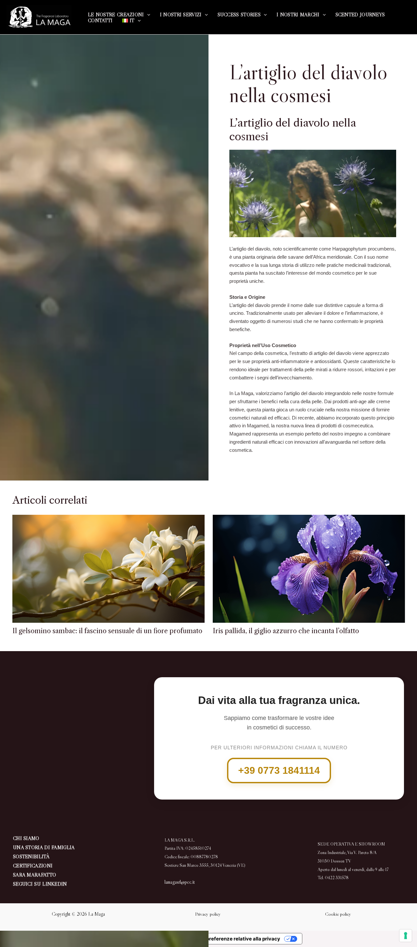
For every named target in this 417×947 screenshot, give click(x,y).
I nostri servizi (181, 15)
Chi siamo (26, 838)
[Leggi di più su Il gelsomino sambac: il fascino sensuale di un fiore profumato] (108, 568)
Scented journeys (360, 15)
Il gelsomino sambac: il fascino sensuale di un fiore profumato (107, 631)
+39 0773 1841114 (279, 770)
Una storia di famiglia (44, 847)
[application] (147, 15)
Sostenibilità (31, 856)
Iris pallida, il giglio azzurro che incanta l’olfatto (286, 631)
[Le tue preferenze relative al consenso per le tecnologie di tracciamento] (405, 935)
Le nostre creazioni (116, 15)
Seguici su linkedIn (40, 884)
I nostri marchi (298, 15)
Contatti (100, 20)
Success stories (239, 15)
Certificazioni (32, 866)
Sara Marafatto (34, 875)
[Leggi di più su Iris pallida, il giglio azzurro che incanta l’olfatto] (309, 568)
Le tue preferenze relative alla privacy (235, 939)
